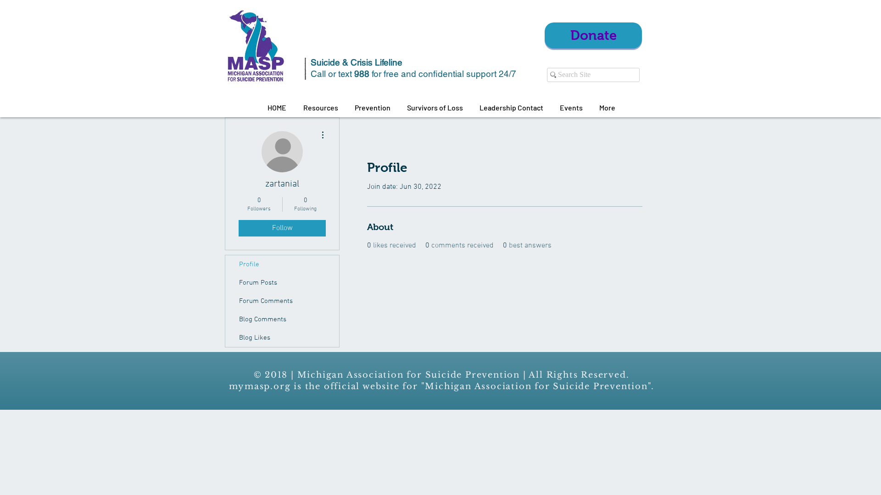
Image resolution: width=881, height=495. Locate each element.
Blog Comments (262, 319)
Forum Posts (258, 283)
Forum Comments (266, 301)
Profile (249, 264)
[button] (320, 107)
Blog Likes (254, 338)
